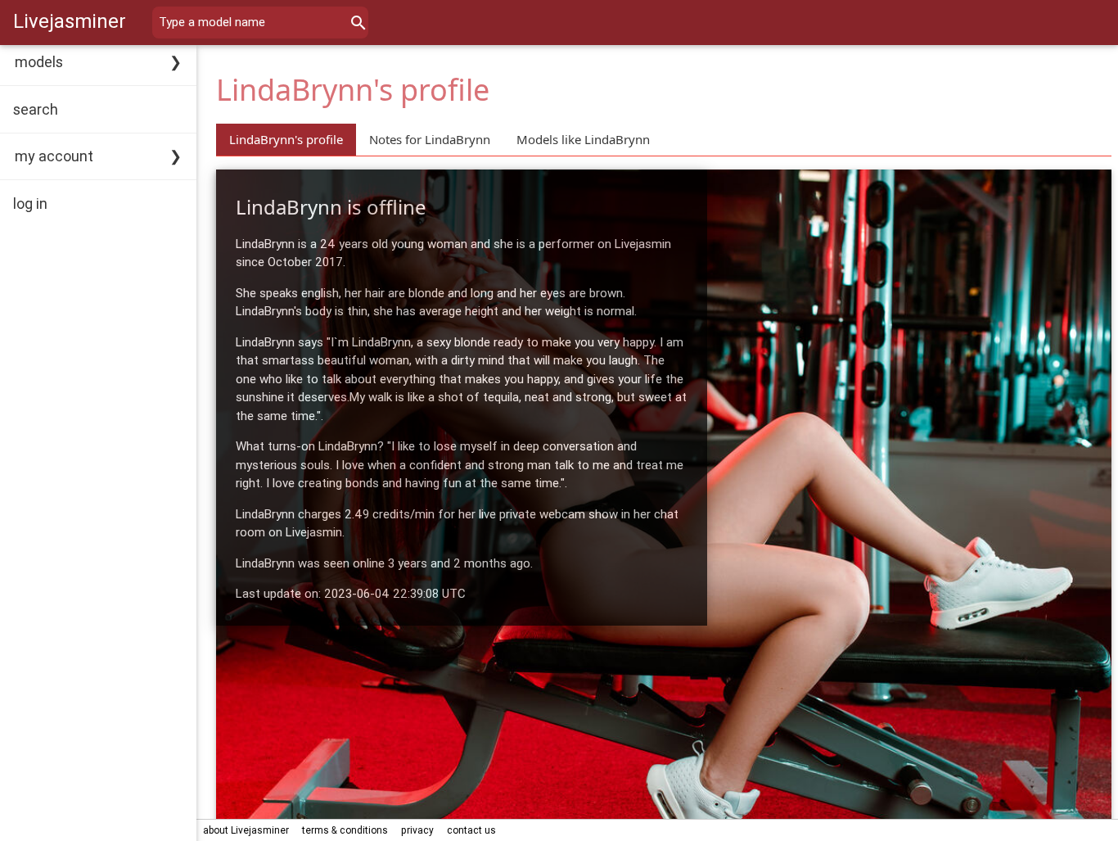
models (39, 61)
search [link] (35, 109)
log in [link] (30, 203)
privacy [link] (417, 830)
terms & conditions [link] (345, 830)
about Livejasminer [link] (246, 830)
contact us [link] (471, 830)
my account (54, 156)
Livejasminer (69, 21)
